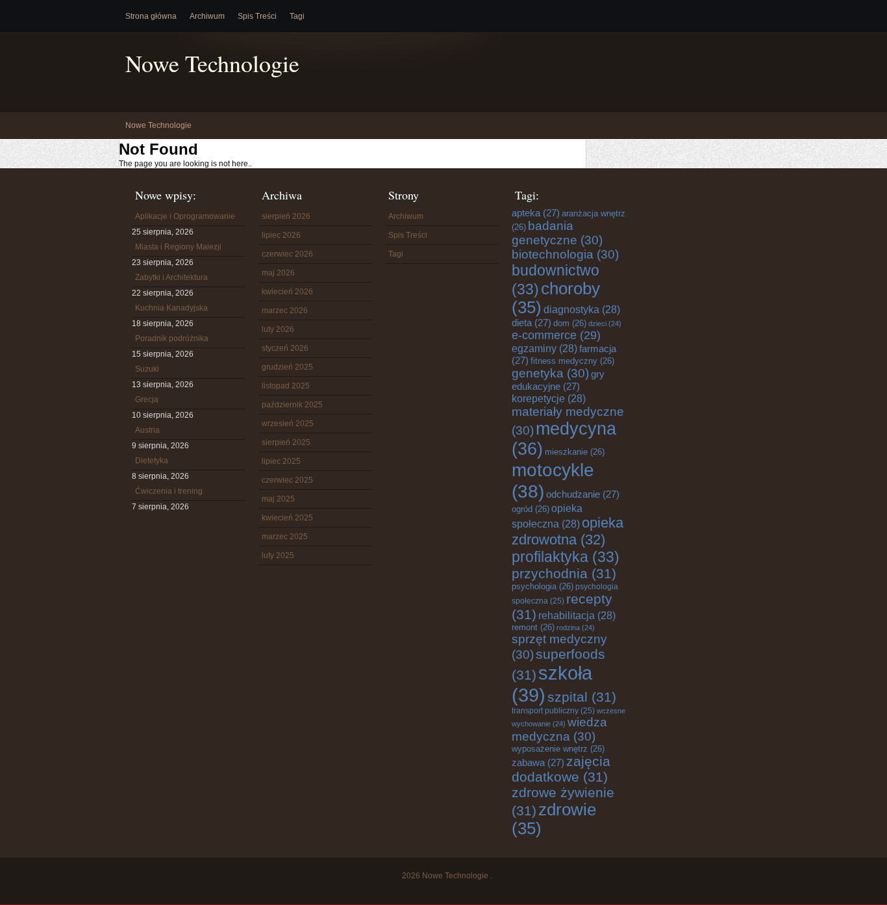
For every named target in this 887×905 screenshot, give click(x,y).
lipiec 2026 (281, 235)
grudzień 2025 (287, 367)
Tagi (297, 16)
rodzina (575, 627)
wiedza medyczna (559, 729)
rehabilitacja (577, 615)
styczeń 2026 (285, 348)
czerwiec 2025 (287, 480)
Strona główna (151, 16)
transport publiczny (553, 710)
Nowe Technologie (212, 63)
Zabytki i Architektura (171, 277)
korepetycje (549, 398)
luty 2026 (278, 329)
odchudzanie (582, 494)
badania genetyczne (557, 233)
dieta (531, 322)
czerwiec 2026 (287, 254)
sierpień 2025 (286, 442)
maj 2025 (278, 498)
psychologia (542, 586)
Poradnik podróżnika (171, 338)
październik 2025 (292, 404)
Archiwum (207, 16)
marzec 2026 (285, 310)
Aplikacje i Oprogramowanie (185, 216)
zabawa (538, 762)
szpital (581, 696)
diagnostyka (581, 309)
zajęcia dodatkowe (561, 769)
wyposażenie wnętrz (558, 749)
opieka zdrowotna (567, 531)
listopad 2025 (286, 385)
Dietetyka (151, 460)
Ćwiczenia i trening (169, 491)
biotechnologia (565, 254)
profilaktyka (565, 556)
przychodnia (564, 573)
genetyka (550, 373)
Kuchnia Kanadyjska (171, 307)
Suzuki (147, 369)
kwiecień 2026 (287, 291)
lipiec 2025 (281, 461)
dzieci (604, 323)
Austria (147, 430)
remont (533, 627)
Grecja (146, 399)
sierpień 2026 (286, 216)
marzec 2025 (285, 536)
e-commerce (556, 335)
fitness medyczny (572, 361)
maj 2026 (278, 272)
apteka (536, 212)
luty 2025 (278, 555)
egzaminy (544, 348)
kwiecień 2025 (287, 517)
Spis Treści (257, 16)
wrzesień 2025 (288, 423)
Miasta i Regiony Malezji (178, 246)
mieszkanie (575, 452)
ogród (530, 509)
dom (569, 323)
